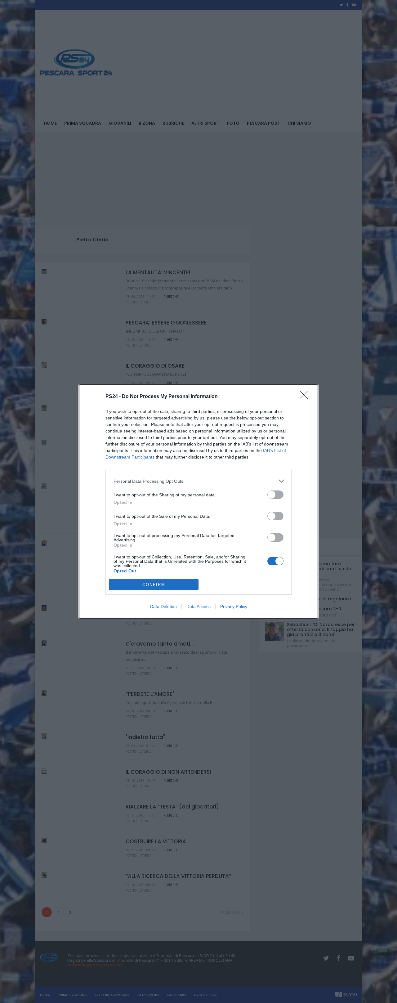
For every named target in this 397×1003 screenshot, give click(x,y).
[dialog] (198, 501)
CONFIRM (153, 584)
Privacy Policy (233, 606)
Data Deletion (163, 606)
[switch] (275, 494)
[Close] (306, 397)
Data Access (198, 606)
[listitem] (198, 481)
